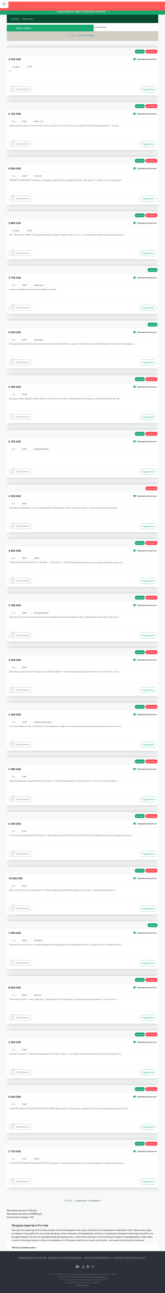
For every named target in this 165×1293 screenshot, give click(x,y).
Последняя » (94, 1200)
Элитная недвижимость (97, 1257)
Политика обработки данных (129, 1257)
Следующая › (81, 1200)
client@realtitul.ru (99, 1276)
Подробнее (148, 89)
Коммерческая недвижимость (65, 1257)
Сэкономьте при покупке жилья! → (82, 11)
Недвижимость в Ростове (32, 1257)
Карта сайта (82, 1285)
